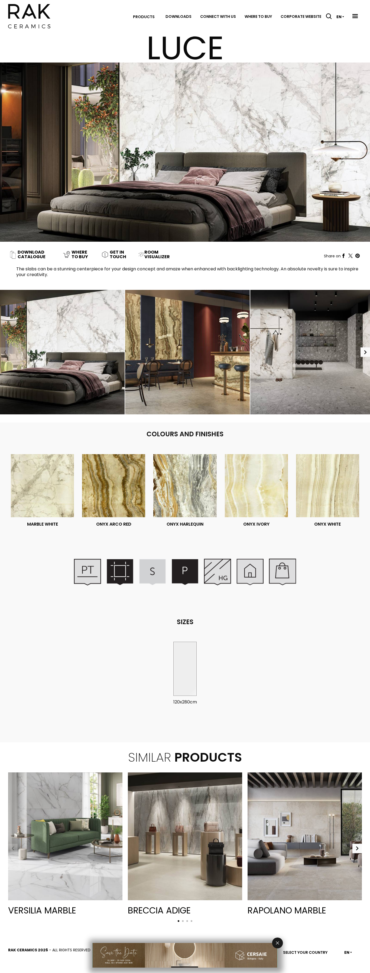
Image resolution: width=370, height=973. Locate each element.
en (339, 16)
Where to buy (258, 16)
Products (144, 16)
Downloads (178, 16)
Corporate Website (301, 16)
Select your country (305, 952)
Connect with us (218, 16)
